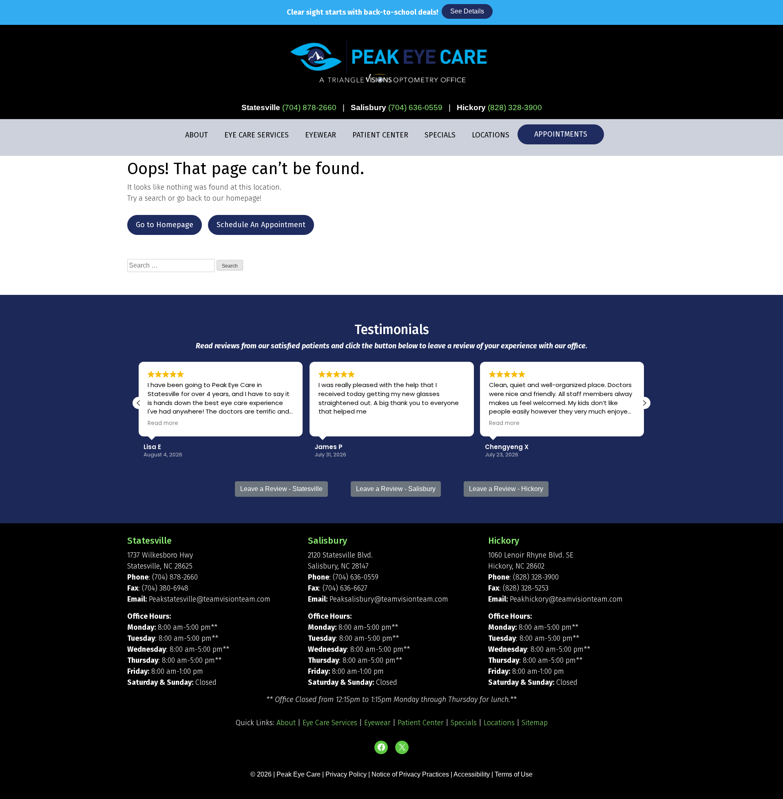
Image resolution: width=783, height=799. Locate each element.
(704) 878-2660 (309, 107)
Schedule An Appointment (261, 224)
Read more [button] (163, 423)
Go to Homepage (164, 224)
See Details (467, 11)
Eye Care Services (256, 135)
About (196, 135)
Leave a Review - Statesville (281, 488)
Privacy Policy (346, 774)
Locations (490, 135)
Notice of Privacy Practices (410, 774)
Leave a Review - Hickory (506, 488)
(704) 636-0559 (415, 107)
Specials (440, 135)
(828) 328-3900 (515, 107)
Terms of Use (514, 774)
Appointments (560, 134)
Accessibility (471, 774)
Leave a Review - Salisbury (396, 488)
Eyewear (320, 135)
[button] (644, 403)
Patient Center (380, 135)
